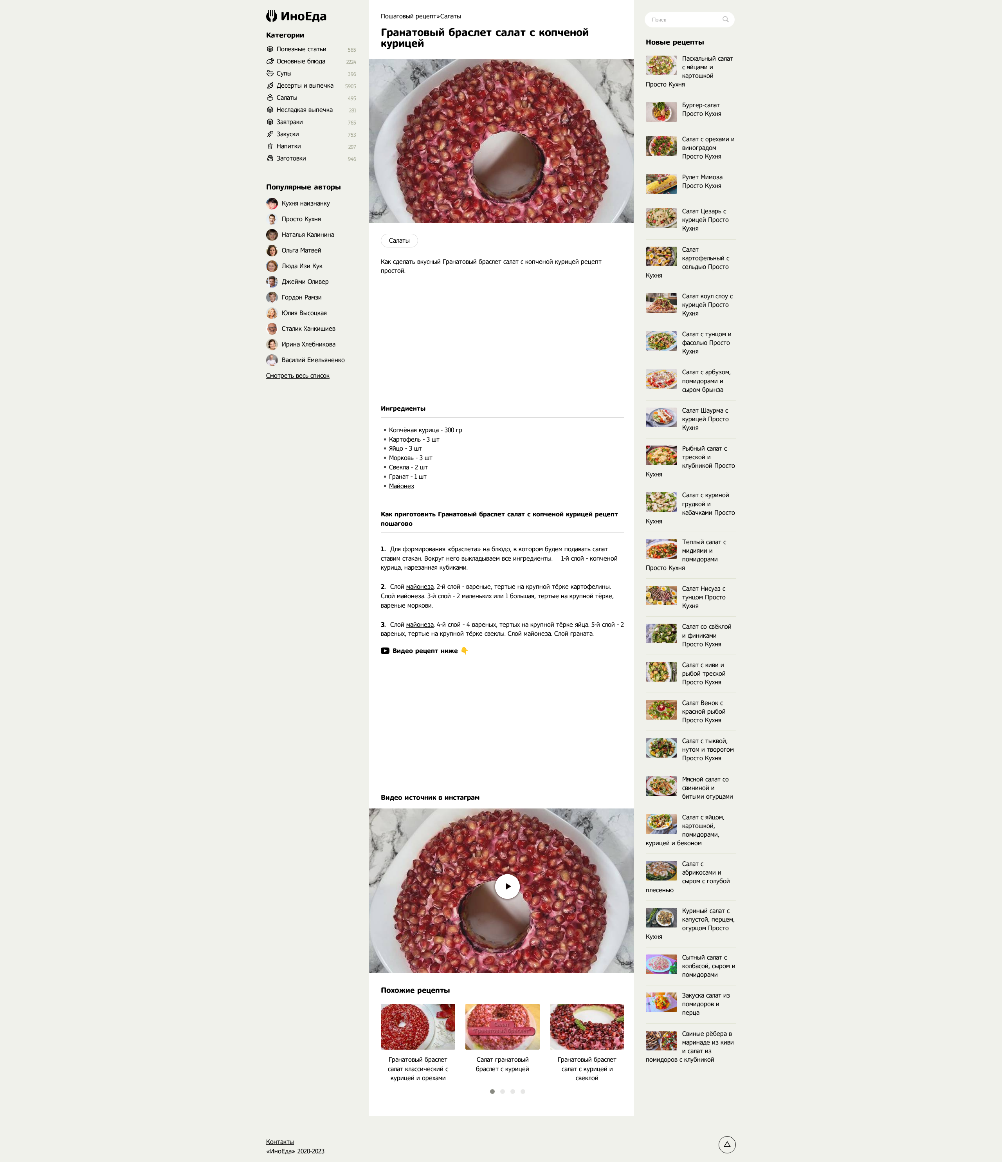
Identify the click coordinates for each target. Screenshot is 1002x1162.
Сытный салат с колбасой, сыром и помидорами (708, 966)
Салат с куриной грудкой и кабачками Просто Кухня (690, 508)
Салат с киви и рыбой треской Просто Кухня (704, 673)
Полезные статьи (301, 49)
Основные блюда (301, 61)
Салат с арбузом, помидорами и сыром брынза (706, 380)
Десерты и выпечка (305, 85)
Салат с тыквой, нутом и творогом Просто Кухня (708, 749)
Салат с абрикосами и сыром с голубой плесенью (688, 876)
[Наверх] (727, 1144)
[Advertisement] (501, 340)
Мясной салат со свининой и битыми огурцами (707, 788)
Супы (284, 73)
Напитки (289, 146)
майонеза (420, 586)
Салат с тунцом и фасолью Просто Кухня (707, 342)
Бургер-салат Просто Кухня (701, 109)
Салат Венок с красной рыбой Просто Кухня (704, 711)
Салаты (399, 240)
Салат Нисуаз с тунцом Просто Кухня (704, 597)
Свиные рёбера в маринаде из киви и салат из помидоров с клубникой (690, 1046)
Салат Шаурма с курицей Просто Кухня (705, 419)
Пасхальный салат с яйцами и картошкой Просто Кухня (689, 71)
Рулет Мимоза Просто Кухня (702, 181)
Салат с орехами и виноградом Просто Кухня (708, 147)
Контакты (280, 1142)
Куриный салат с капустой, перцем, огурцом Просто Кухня (690, 923)
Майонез (401, 486)
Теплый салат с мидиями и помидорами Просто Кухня (686, 555)
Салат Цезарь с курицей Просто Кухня (705, 220)
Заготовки (291, 158)
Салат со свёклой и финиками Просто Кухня (707, 635)
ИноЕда (304, 16)
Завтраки (290, 122)
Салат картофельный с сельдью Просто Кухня (687, 262)
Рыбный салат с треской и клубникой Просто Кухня (690, 461)
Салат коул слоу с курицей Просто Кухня (707, 304)
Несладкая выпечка (305, 110)
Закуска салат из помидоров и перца (706, 1004)
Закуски (288, 134)
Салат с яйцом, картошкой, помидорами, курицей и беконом (685, 830)
